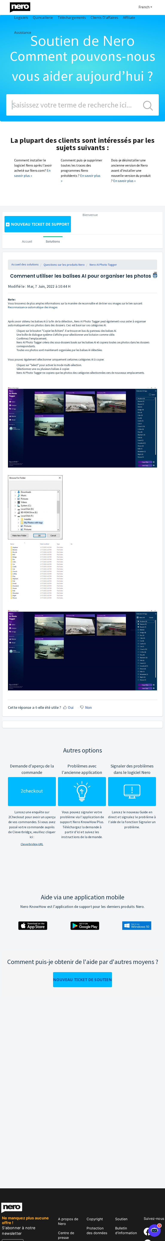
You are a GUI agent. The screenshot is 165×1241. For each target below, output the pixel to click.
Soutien (121, 1219)
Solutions (53, 241)
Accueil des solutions (25, 264)
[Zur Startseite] (23, 6)
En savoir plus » (124, 181)
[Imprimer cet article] (155, 274)
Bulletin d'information (126, 1230)
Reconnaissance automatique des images (32, 307)
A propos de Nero (68, 1221)
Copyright (95, 1219)
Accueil (27, 241)
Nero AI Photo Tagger (103, 265)
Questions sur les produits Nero (64, 265)
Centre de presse (66, 1235)
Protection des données (97, 1230)
